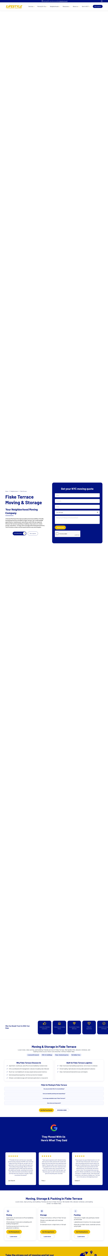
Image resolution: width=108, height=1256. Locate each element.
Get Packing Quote (82, 1232)
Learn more (13, 1236)
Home (6, 491)
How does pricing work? (54, 1103)
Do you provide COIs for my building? (54, 1089)
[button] (31, 6)
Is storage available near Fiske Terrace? (54, 1098)
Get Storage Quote (48, 1232)
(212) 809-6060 (62, 1110)
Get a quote (97, 6)
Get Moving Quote (14, 1232)
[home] (16, 6)
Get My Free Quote (46, 1110)
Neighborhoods (63, 1)
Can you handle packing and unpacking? (54, 1093)
